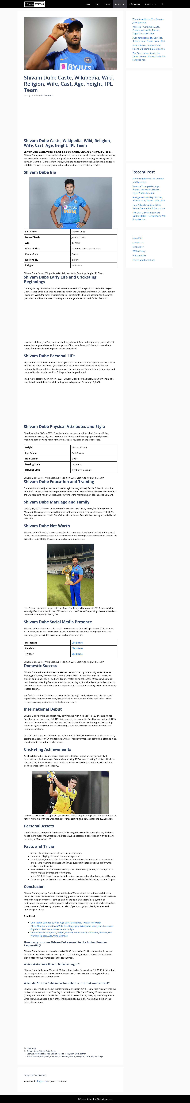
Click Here (77, 642)
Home (87, 4)
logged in (42, 1081)
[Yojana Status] (34, 4)
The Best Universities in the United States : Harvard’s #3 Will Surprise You (149, 56)
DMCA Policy (138, 251)
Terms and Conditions (143, 259)
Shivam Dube (32, 1051)
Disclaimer (137, 246)
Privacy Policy (139, 255)
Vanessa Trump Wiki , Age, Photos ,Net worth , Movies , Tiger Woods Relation (146, 30)
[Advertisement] (70, 119)
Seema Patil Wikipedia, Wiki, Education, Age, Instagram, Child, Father (56, 1054)
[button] (162, 4)
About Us (149, 4)
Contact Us (137, 242)
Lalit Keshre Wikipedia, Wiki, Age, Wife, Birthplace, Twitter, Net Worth (66, 922)
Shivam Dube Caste (47, 1051)
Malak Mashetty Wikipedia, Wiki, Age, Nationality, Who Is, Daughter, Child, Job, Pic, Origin (65, 1056)
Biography (119, 4)
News (107, 4)
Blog (98, 4)
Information (134, 4)
